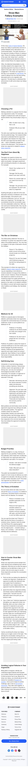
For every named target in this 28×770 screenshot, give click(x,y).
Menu (24, 1)
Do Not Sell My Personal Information (14, 756)
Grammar (3, 722)
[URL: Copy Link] (21, 697)
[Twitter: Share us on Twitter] (8, 697)
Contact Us (17, 716)
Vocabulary (3, 724)
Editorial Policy (18, 722)
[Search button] (24, 5)
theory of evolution (13, 491)
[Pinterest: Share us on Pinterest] (12, 697)
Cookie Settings (18, 724)
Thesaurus (3, 716)
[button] (19, 1)
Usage (2, 727)
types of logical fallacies (15, 46)
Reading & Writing (8, 9)
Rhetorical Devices (19, 9)
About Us (17, 714)
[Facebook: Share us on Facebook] (3, 697)
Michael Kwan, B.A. (11, 18)
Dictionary (3, 714)
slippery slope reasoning (14, 269)
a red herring (20, 73)
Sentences (3, 719)
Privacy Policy (18, 719)
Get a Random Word (14, 741)
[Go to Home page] (7, 2)
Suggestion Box (18, 729)
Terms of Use (18, 727)
